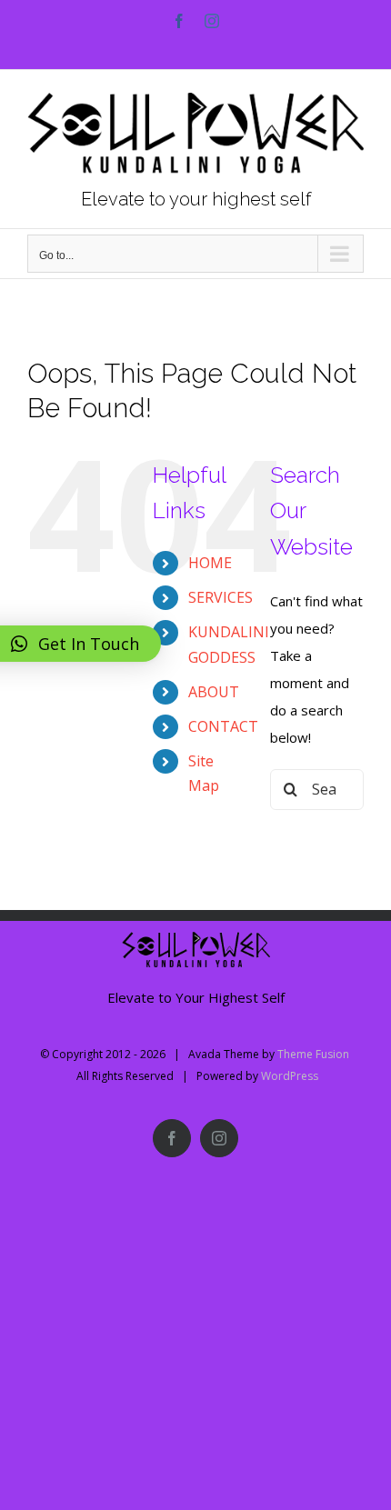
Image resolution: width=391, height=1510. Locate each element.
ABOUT (213, 692)
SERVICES (220, 597)
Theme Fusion (313, 1054)
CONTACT (223, 726)
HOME (210, 563)
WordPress (289, 1076)
